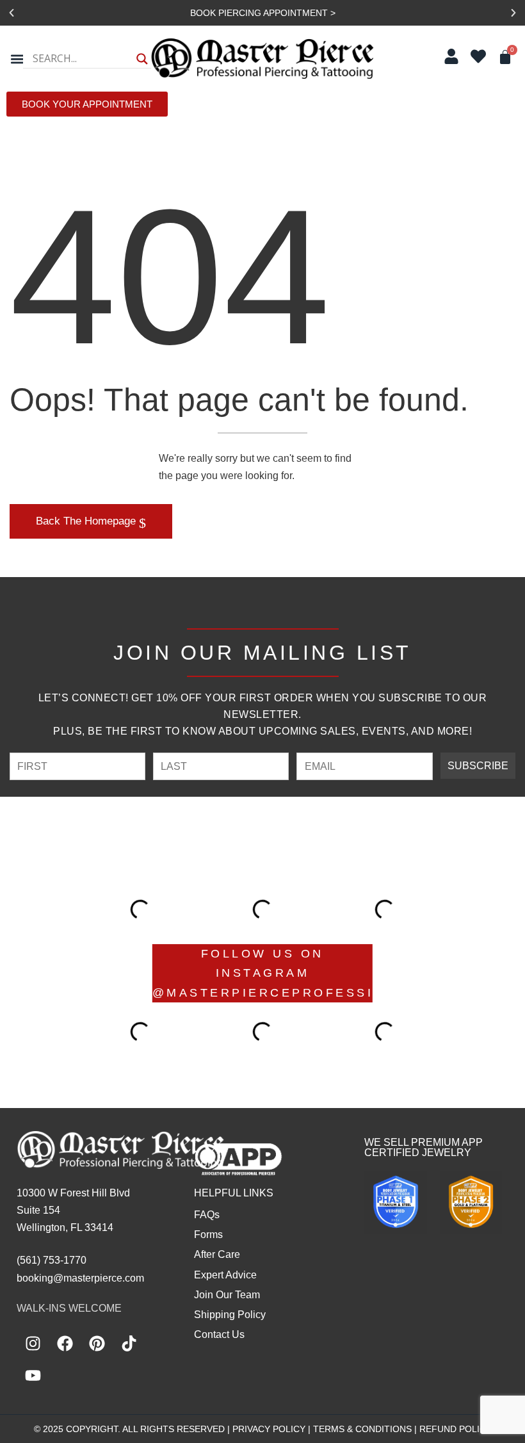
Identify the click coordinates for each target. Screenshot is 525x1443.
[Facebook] (65, 1343)
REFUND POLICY (455, 1429)
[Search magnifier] (142, 59)
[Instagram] (33, 1343)
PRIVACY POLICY (268, 1429)
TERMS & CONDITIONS (362, 1429)
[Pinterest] (97, 1343)
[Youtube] (33, 1375)
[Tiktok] (129, 1343)
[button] (11, 13)
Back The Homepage (87, 521)
